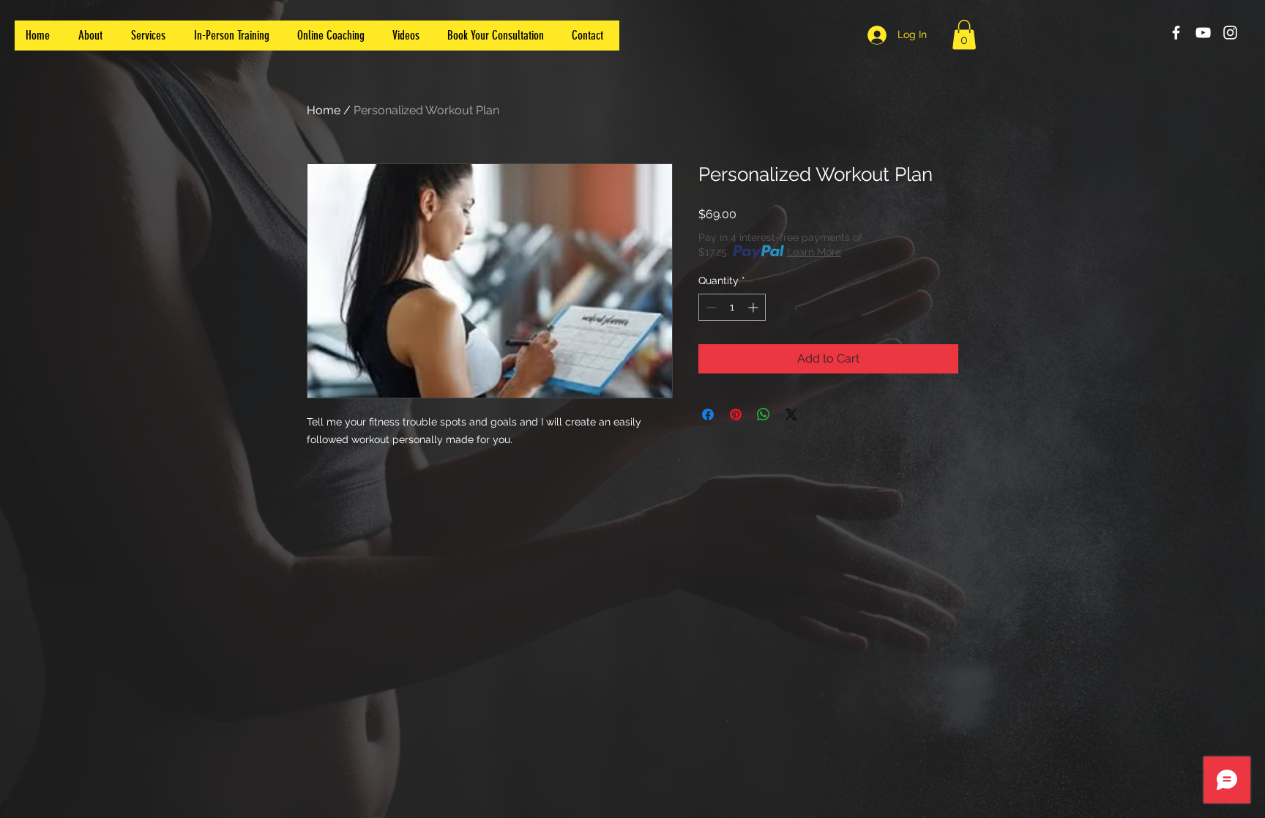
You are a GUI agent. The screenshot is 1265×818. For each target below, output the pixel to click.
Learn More (814, 252)
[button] (964, 35)
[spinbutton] (732, 307)
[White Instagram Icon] (1230, 32)
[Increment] (754, 307)
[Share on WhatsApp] (763, 414)
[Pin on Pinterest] (736, 414)
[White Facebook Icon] (1176, 32)
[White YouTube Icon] (1203, 32)
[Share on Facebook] (708, 414)
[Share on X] (791, 414)
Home (323, 110)
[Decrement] (710, 307)
